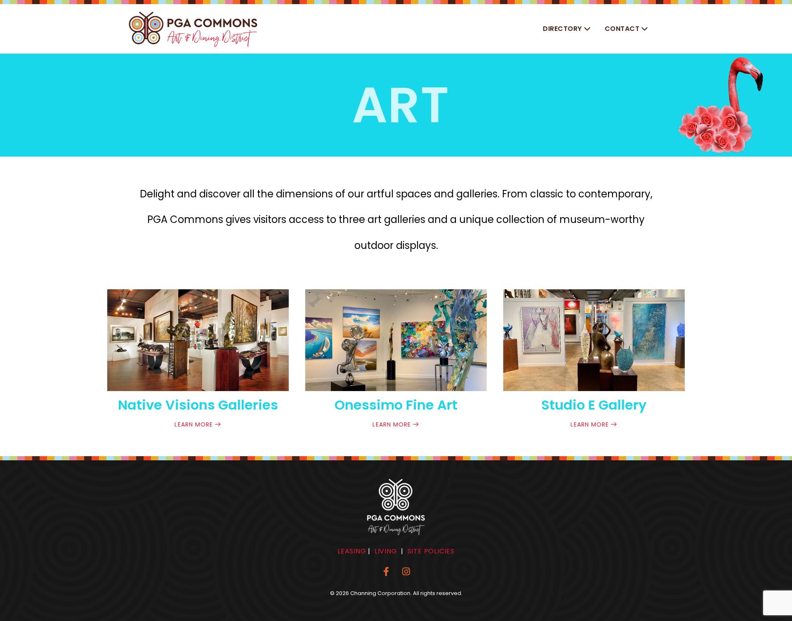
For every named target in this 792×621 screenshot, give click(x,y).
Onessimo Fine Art (396, 405)
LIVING (386, 551)
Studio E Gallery (593, 405)
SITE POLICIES (431, 551)
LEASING (351, 551)
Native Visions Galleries (198, 405)
